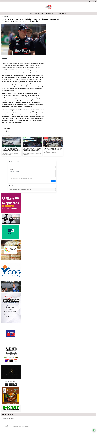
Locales (35, 13)
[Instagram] (96, 1)
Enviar (53, 181)
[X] (92, 1)
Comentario (11, 169)
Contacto (65, 13)
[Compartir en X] (6, 131)
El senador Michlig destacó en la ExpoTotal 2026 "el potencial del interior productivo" (53, 149)
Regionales (41, 13)
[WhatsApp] (90, 1)
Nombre (10, 164)
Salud (59, 13)
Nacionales (48, 13)
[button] (88, 1)
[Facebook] (94, 1)
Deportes (54, 13)
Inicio (30, 13)
